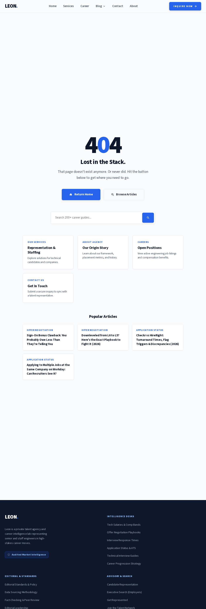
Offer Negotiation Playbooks (124, 532)
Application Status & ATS (121, 548)
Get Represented (117, 600)
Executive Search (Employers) (124, 592)
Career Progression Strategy (124, 564)
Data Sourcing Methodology (21, 592)
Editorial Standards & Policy (21, 585)
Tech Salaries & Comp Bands (123, 525)
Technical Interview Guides (122, 556)
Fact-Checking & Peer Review (22, 600)
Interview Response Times (123, 540)
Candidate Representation (122, 585)
